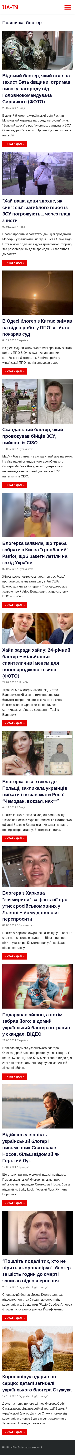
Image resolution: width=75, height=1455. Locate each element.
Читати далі (13, 144)
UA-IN (10, 7)
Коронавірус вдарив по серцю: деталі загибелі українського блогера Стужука (37, 1383)
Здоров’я (24, 1287)
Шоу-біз (23, 682)
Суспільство (25, 449)
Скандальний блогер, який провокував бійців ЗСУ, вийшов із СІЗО (32, 436)
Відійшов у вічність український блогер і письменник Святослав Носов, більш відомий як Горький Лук (30, 1147)
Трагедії (23, 1167)
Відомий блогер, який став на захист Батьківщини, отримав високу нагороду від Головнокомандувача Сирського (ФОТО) (36, 88)
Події (21, 107)
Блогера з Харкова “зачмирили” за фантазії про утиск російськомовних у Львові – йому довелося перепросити (35, 906)
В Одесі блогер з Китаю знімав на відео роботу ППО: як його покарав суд (37, 327)
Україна (23, 340)
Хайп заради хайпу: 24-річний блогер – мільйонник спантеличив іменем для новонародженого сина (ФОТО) (36, 663)
